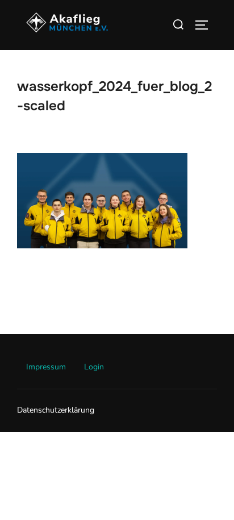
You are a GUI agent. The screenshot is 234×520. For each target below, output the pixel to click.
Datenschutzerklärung (55, 410)
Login (94, 366)
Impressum (46, 366)
